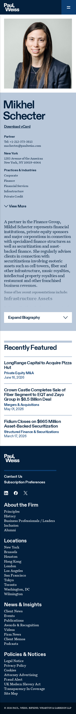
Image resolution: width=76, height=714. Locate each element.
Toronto (10, 584)
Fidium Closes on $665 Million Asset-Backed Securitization (32, 424)
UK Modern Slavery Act (22, 684)
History (10, 516)
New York (11, 153)
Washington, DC (17, 589)
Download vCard (17, 127)
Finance (9, 180)
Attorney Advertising (20, 674)
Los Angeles (13, 570)
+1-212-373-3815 (21, 141)
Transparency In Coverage (24, 688)
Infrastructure (14, 191)
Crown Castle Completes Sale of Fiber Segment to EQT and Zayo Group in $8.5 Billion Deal (34, 395)
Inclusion (11, 525)
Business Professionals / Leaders (29, 520)
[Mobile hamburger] (68, 7)
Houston (10, 556)
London (10, 566)
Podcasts (11, 643)
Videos (9, 629)
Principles (12, 511)
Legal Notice (14, 660)
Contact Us (13, 476)
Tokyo (9, 580)
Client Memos (14, 639)
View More (17, 206)
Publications (14, 620)
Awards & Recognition (21, 625)
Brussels (10, 551)
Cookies (10, 670)
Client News (13, 611)
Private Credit (13, 196)
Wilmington (13, 593)
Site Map (11, 693)
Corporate (11, 175)
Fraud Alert (13, 679)
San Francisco (15, 575)
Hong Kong (12, 561)
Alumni (10, 530)
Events (9, 615)
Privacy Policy (15, 665)
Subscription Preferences (24, 482)
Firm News (12, 634)
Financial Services (16, 186)
